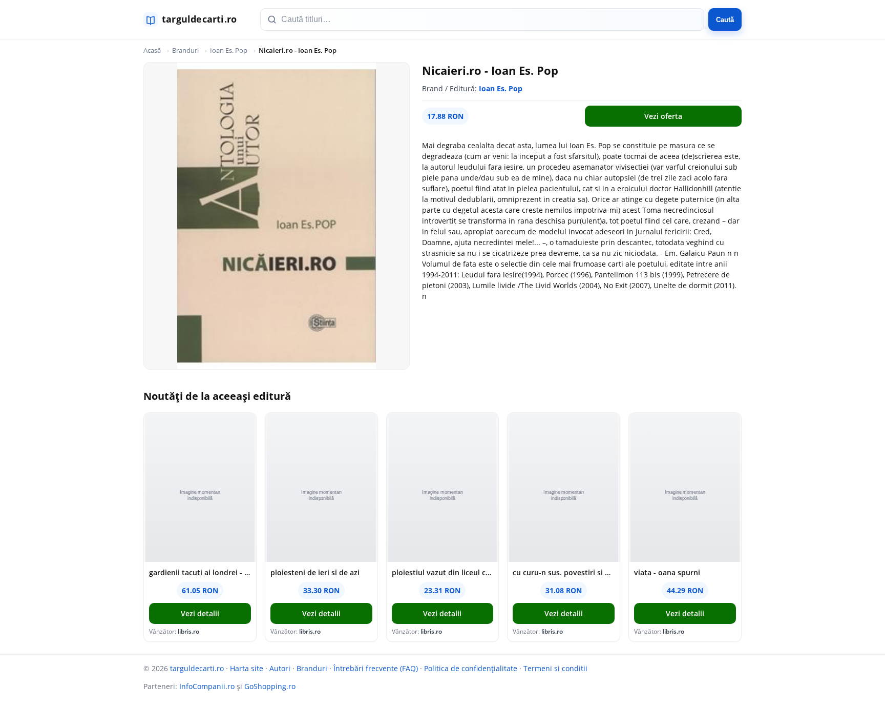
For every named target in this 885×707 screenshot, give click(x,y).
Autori (279, 668)
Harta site (246, 668)
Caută (725, 20)
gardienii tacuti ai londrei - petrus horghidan (200, 572)
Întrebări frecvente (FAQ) (375, 668)
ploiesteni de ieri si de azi (315, 572)
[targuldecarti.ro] (194, 19)
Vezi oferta (663, 116)
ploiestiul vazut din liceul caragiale (443, 572)
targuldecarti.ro (197, 668)
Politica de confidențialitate (470, 668)
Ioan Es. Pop (228, 50)
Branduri (185, 50)
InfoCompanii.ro (207, 686)
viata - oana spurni (667, 572)
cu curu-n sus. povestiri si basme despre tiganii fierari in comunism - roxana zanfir (564, 572)
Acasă (152, 50)
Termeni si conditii (555, 668)
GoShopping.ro (270, 686)
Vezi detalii (200, 613)
